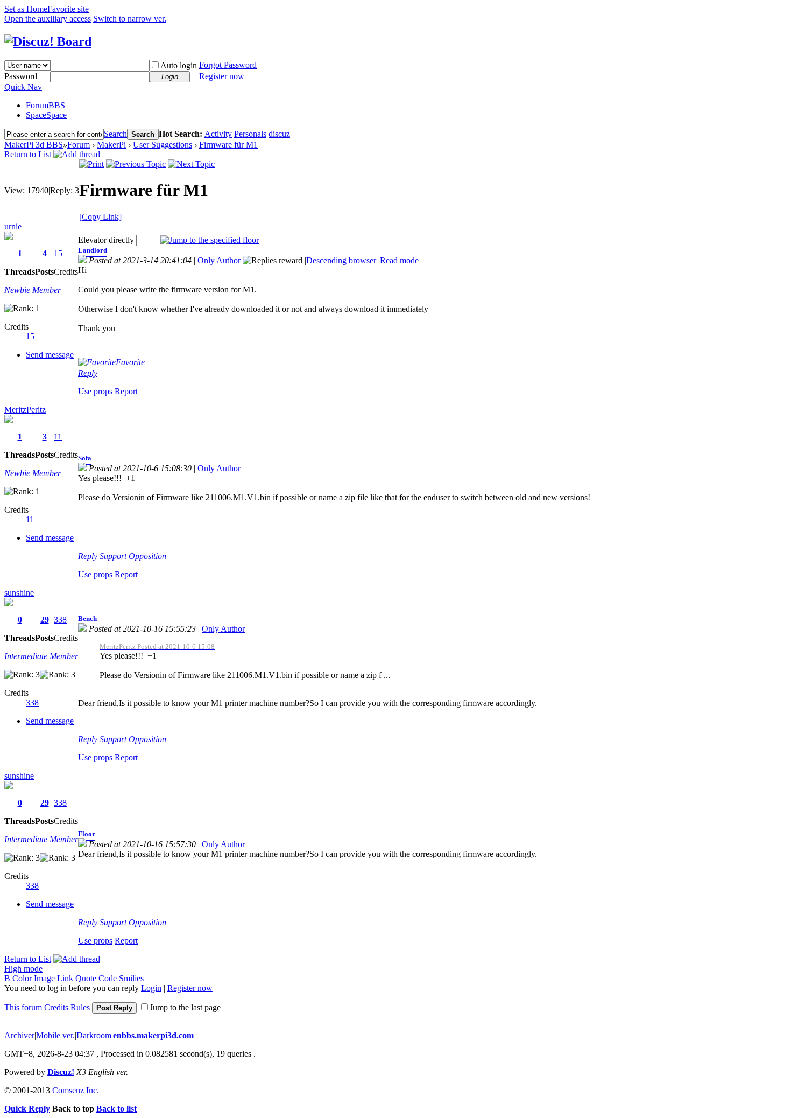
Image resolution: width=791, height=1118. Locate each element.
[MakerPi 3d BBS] (47, 41)
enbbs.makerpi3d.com (153, 1035)
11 (58, 436)
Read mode (399, 260)
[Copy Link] (100, 216)
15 (58, 253)
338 (60, 619)
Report (126, 391)
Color (22, 978)
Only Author (219, 260)
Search (115, 133)
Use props (95, 391)
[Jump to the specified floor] (209, 239)
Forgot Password (228, 64)
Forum (45, 105)
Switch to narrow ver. (129, 18)
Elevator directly (106, 239)
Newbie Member (32, 290)
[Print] (91, 164)
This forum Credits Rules (47, 1007)
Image (44, 978)
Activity (218, 133)
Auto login (178, 65)
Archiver (19, 1035)
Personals (250, 133)
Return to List (27, 154)
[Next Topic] (191, 164)
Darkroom (93, 1035)
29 (44, 619)
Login (151, 988)
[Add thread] (76, 154)
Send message (50, 354)
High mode (23, 968)
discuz (279, 133)
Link (65, 978)
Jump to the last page (185, 1007)
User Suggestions (162, 144)
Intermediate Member (41, 656)
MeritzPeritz (25, 409)
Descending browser (341, 260)
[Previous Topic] (136, 164)
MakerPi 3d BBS (33, 144)
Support (114, 556)
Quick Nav (23, 87)
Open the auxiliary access (47, 18)
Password (20, 76)
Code (107, 978)
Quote (85, 978)
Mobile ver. (55, 1035)
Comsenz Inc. (75, 1090)
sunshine (19, 592)
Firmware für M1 (228, 144)
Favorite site (68, 8)
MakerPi (111, 144)
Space (46, 115)
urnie (13, 226)
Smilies (131, 978)
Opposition (147, 556)
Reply (87, 373)
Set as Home (25, 8)
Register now (221, 76)
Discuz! (60, 1072)
